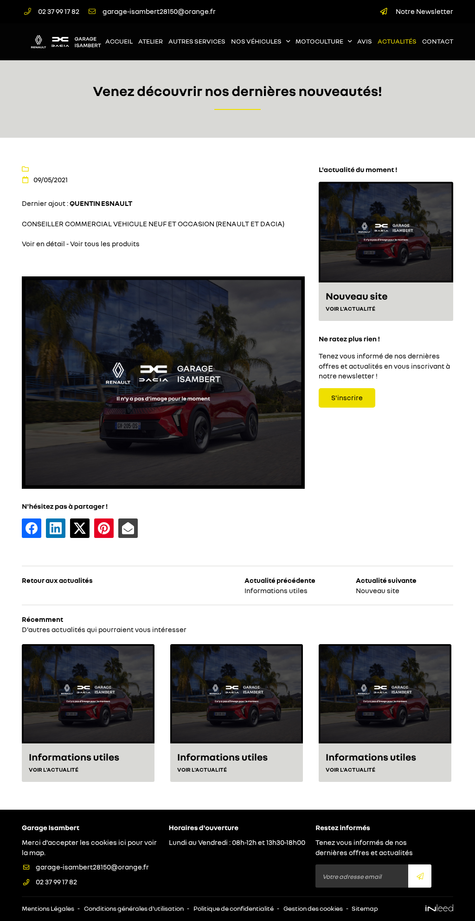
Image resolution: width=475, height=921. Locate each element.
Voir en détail (43, 243)
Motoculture (319, 41)
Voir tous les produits (105, 243)
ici (122, 842)
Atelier (150, 41)
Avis (364, 41)
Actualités (397, 41)
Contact (437, 41)
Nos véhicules (256, 41)
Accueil (119, 41)
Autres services (196, 41)
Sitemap (365, 908)
